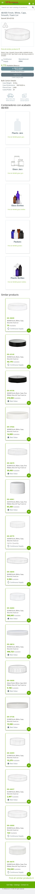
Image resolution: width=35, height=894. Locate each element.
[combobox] (16, 7)
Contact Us (24, 885)
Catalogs (17, 885)
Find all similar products (10, 49)
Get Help (10, 885)
